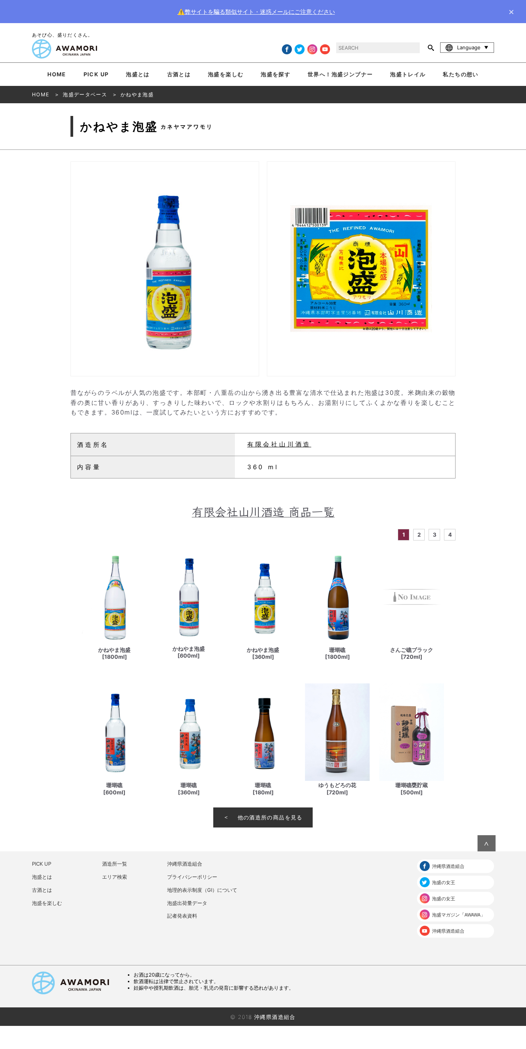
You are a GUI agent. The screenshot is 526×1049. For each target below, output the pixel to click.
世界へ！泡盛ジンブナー (340, 74)
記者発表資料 (182, 916)
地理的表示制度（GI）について (202, 890)
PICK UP (96, 74)
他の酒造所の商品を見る (270, 817)
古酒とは (179, 74)
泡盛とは (138, 74)
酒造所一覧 (114, 864)
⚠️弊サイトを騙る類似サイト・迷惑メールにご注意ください (256, 11)
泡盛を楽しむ (225, 74)
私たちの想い (460, 74)
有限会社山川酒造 (279, 444)
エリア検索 (114, 877)
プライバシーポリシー (192, 877)
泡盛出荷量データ (187, 903)
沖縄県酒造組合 (184, 864)
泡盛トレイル (407, 74)
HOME (56, 74)
